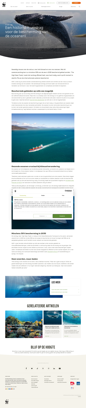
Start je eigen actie (63, 2)
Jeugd (60, 6)
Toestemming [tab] (23, 195)
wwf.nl (12, 11)
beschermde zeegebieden (37, 100)
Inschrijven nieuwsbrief (49, 382)
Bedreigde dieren (45, 6)
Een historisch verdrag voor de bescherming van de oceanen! (43, 11)
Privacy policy (60, 380)
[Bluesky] (32, 368)
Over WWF (59, 376)
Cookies (79, 396)
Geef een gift (34, 385)
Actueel (23, 11)
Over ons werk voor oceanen (59, 289)
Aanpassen (42, 216)
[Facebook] (26, 368)
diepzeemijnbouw (53, 251)
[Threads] (43, 368)
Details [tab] (43, 195)
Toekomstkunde (34, 387)
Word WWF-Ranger (35, 380)
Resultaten (46, 378)
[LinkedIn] (54, 368)
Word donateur (34, 378)
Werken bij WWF (60, 378)
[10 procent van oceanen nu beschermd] (72, 324)
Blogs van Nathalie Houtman (59, 292)
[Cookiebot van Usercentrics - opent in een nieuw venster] (66, 191)
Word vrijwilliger (34, 382)
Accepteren (62, 216)
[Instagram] (49, 368)
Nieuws (27, 11)
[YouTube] (60, 368)
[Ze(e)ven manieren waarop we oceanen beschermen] (24, 324)
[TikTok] (37, 368)
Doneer (76, 2)
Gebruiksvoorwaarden (62, 382)
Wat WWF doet (18, 11)
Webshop (73, 6)
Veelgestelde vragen (74, 378)
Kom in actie (29, 6)
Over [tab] (63, 195)
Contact (72, 376)
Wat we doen (14, 6)
